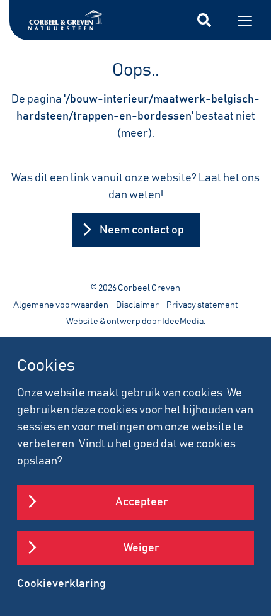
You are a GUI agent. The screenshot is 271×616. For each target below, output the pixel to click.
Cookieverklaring (61, 584)
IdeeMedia (183, 321)
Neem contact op (142, 230)
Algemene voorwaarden (60, 305)
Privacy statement (202, 305)
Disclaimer (137, 305)
